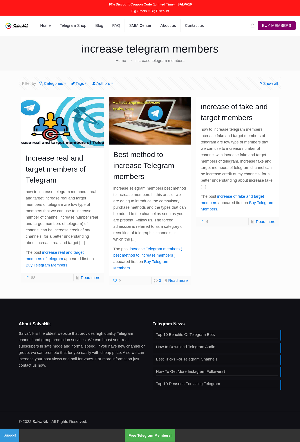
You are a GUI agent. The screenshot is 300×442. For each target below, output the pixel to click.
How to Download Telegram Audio (185, 347)
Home (121, 60)
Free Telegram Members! (150, 435)
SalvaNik (40, 421)
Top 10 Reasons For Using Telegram (188, 384)
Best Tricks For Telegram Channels (186, 359)
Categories (53, 83)
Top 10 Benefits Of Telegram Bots (185, 334)
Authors (103, 83)
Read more (90, 277)
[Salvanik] (16, 25)
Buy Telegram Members (46, 265)
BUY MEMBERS (276, 25)
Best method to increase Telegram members (143, 165)
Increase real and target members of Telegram (56, 169)
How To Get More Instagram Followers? (191, 371)
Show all (270, 83)
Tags (80, 83)
